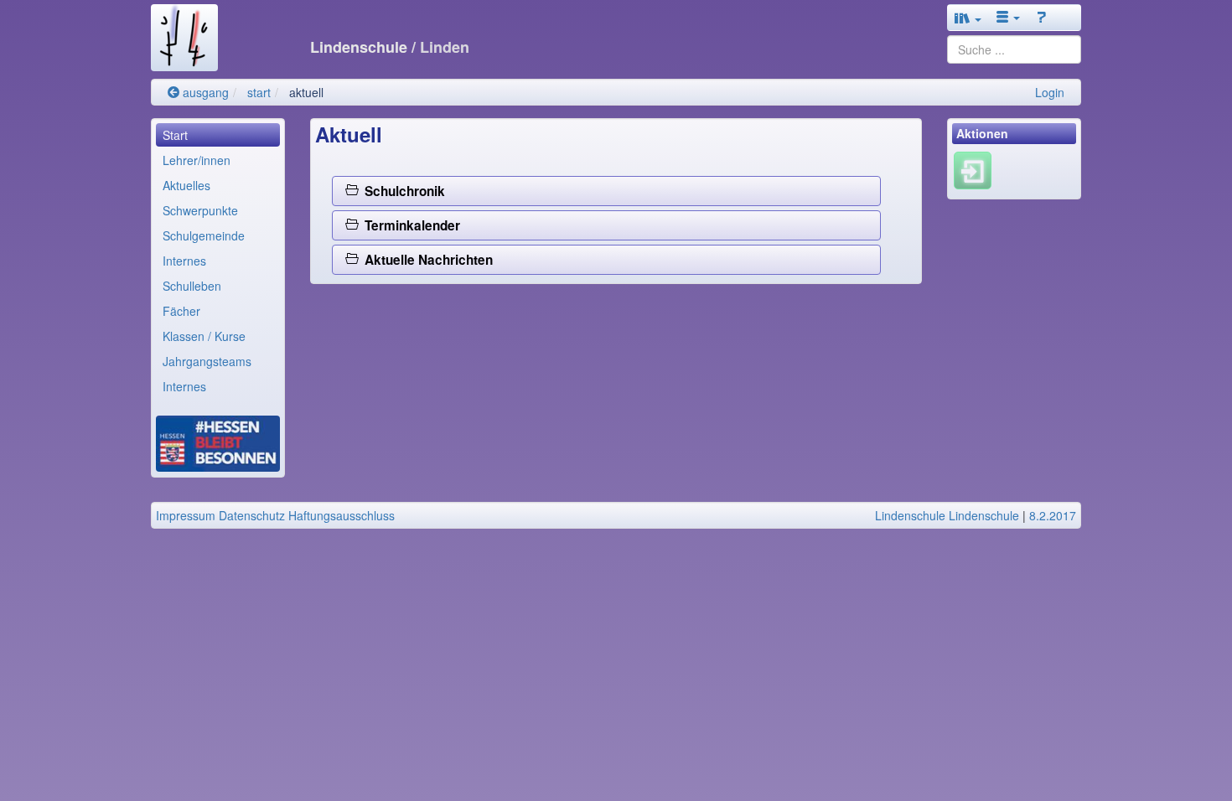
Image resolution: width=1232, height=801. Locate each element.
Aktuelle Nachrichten (425, 260)
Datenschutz (252, 515)
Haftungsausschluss (341, 515)
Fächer (181, 310)
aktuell (306, 92)
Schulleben (192, 285)
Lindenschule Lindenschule (947, 515)
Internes (184, 260)
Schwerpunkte (200, 210)
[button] (968, 17)
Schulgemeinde (204, 235)
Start (175, 135)
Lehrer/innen (196, 160)
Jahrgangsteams (207, 361)
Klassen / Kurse (204, 336)
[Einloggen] (972, 169)
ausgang (204, 92)
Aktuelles (186, 185)
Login (1049, 92)
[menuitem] (218, 135)
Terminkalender (409, 225)
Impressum (185, 515)
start (259, 92)
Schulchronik (401, 191)
